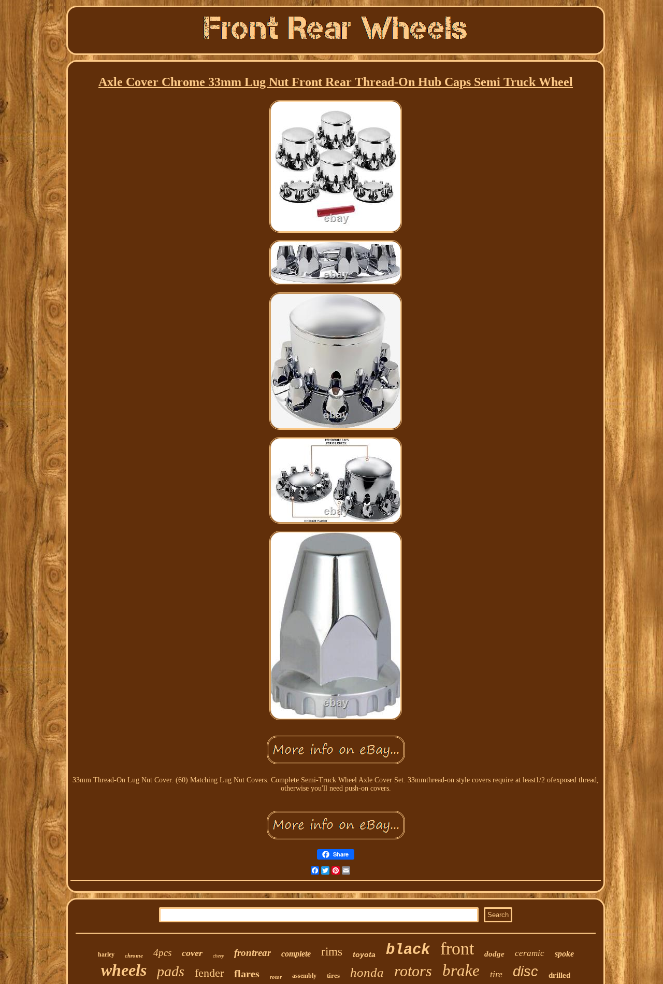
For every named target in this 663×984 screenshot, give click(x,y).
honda (367, 972)
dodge (494, 954)
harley (106, 954)
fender (209, 972)
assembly (304, 975)
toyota (364, 954)
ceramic (529, 953)
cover (192, 953)
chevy (218, 956)
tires (333, 975)
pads (170, 971)
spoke (564, 953)
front (457, 948)
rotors (413, 970)
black (408, 950)
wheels (124, 970)
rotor (276, 977)
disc (525, 971)
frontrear (252, 952)
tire (496, 974)
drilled (559, 975)
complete (296, 953)
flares (247, 973)
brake (461, 970)
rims (331, 951)
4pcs (162, 952)
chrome (134, 955)
